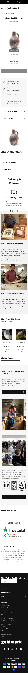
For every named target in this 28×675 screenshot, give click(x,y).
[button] (3, 8)
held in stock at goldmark (14, 90)
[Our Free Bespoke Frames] (14, 277)
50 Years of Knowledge (14, 2)
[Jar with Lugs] (21, 334)
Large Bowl (7, 346)
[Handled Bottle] (10, 54)
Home (3, 13)
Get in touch (10, 97)
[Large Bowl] (7, 334)
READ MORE (14, 392)
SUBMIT (22, 581)
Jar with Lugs (20, 346)
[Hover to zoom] (14, 38)
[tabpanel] (14, 198)
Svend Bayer (15, 21)
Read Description (14, 61)
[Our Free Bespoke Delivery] (14, 227)
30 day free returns (12, 103)
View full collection (6, 321)
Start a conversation (12, 83)
